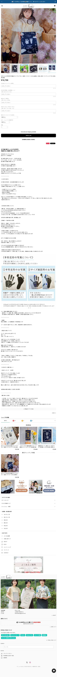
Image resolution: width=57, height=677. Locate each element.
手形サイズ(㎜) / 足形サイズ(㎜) (8, 106)
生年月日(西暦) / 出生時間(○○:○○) (8, 90)
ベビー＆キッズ (4, 500)
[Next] (55, 36)
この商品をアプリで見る (28, 409)
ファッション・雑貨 (5, 506)
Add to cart (28, 135)
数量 (2, 125)
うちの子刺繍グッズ (5, 503)
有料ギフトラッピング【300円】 (8, 115)
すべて (5, 420)
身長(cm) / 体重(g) (5, 98)
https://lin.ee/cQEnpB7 (6, 211)
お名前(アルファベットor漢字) (8, 83)
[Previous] (1, 36)
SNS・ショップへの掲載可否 (7, 120)
